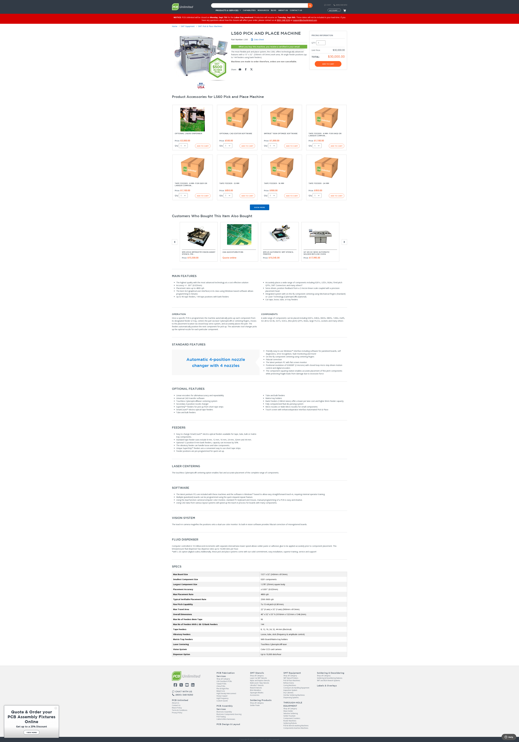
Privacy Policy (177, 712)
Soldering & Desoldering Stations (329, 678)
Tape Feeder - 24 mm (319, 183)
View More (31, 732)
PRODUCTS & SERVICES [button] (227, 10)
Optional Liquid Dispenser (188, 133)
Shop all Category (223, 679)
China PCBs (221, 686)
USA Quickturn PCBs (232, 252)
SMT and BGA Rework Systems (328, 680)
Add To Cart (328, 64)
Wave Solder (288, 711)
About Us (175, 703)
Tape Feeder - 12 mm (229, 183)
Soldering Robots (290, 723)
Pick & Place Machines (291, 680)
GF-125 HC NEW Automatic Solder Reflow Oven (317, 253)
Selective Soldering (290, 713)
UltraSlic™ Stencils (257, 685)
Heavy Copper (222, 696)
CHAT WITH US (183, 691)
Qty (176, 145)
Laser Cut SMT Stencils (258, 678)
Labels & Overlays (327, 685)
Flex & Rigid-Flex (223, 688)
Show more (259, 207)
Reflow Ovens (288, 683)
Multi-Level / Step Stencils (259, 683)
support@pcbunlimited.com (305, 20)
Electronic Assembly (224, 712)
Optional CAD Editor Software (235, 133)
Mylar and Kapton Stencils (260, 680)
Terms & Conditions (179, 710)
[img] (55, 708)
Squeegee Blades (256, 692)
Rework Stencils (256, 688)
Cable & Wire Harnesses (226, 719)
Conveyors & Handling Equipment (296, 688)
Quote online (229, 257)
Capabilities (249, 10)
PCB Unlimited (180, 700)
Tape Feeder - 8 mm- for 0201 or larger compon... (191, 184)
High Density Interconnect (226, 693)
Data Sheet (259, 39)
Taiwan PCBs (221, 684)
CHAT (328, 5)
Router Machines (289, 721)
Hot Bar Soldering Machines (294, 695)
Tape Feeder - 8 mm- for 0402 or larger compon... (325, 134)
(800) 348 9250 (341, 5)
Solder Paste (255, 705)
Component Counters (291, 718)
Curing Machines (289, 685)
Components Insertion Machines (295, 728)
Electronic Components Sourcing (229, 714)
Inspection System (290, 690)
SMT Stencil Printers (290, 678)
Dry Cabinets (288, 692)
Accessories (254, 695)
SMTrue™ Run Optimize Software (281, 133)
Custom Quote (222, 701)
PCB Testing (221, 717)
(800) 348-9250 (283, 20)
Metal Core (221, 691)
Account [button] (333, 10)
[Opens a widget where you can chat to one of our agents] (508, 737)
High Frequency (222, 698)
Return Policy (177, 708)
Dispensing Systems (291, 697)
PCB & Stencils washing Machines (295, 725)
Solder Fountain (289, 716)
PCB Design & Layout (228, 724)
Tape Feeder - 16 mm (274, 183)
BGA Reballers (255, 690)
